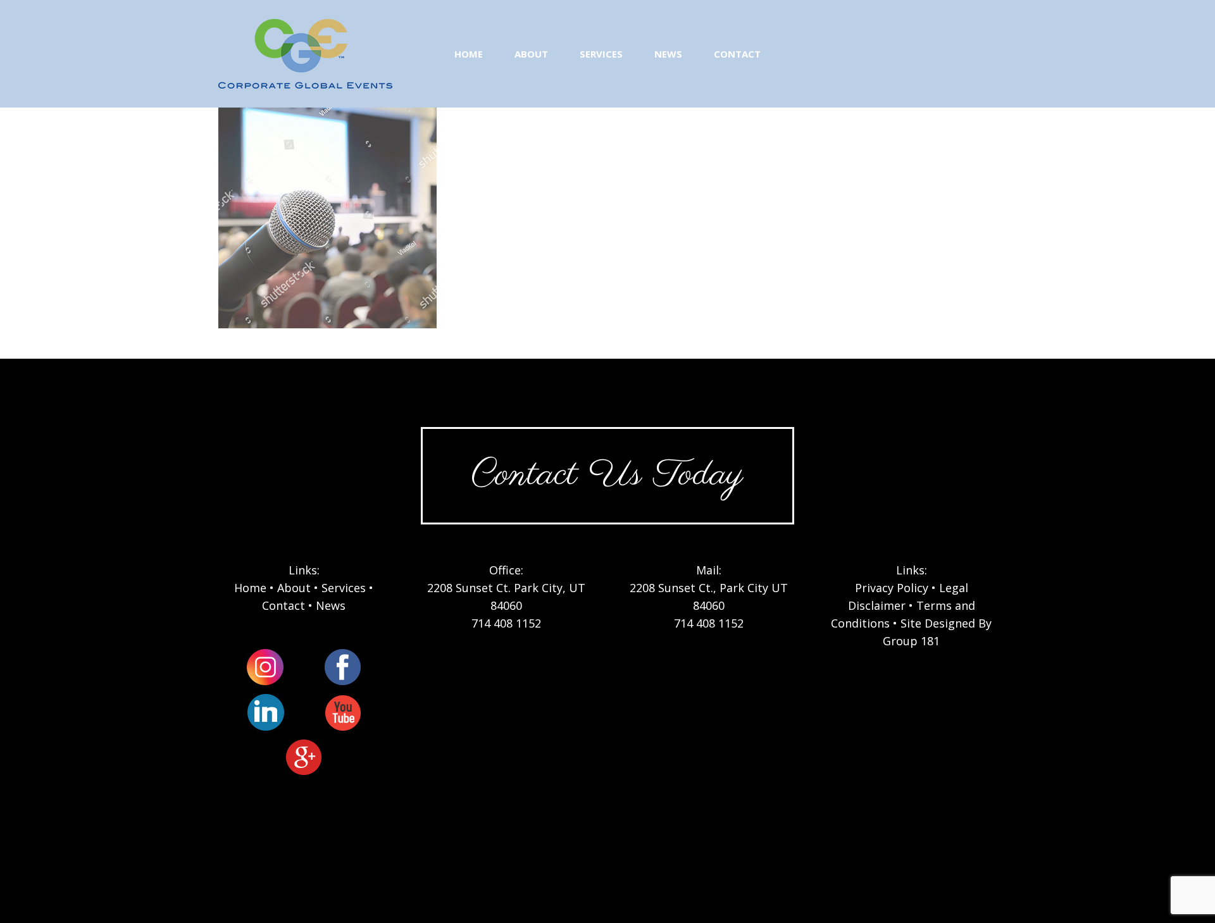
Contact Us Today (607, 475)
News (331, 605)
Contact (283, 605)
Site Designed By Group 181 (937, 632)
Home (250, 587)
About (294, 587)
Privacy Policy (891, 587)
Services (343, 587)
